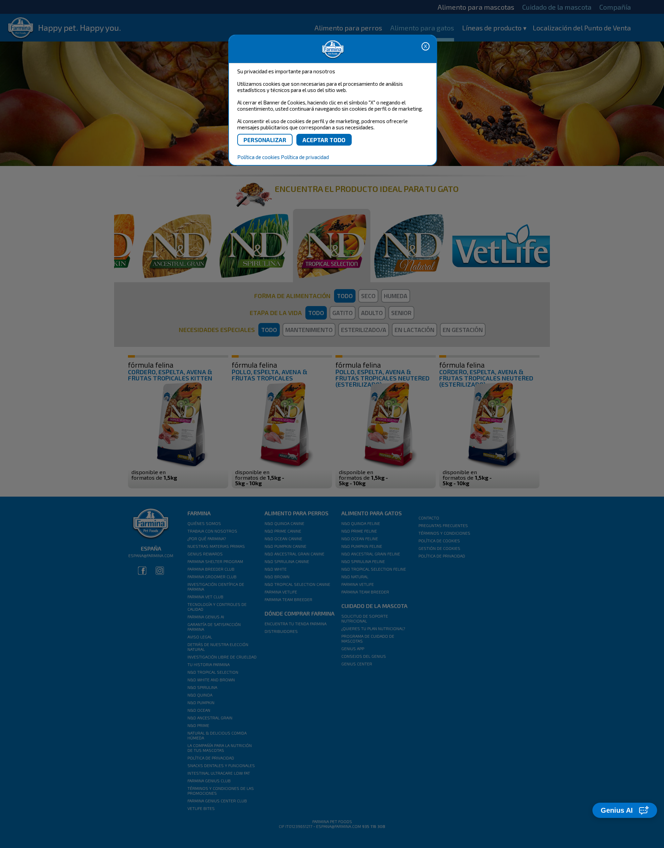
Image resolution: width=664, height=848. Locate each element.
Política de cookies (258, 157)
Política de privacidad (305, 157)
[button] (624, 810)
